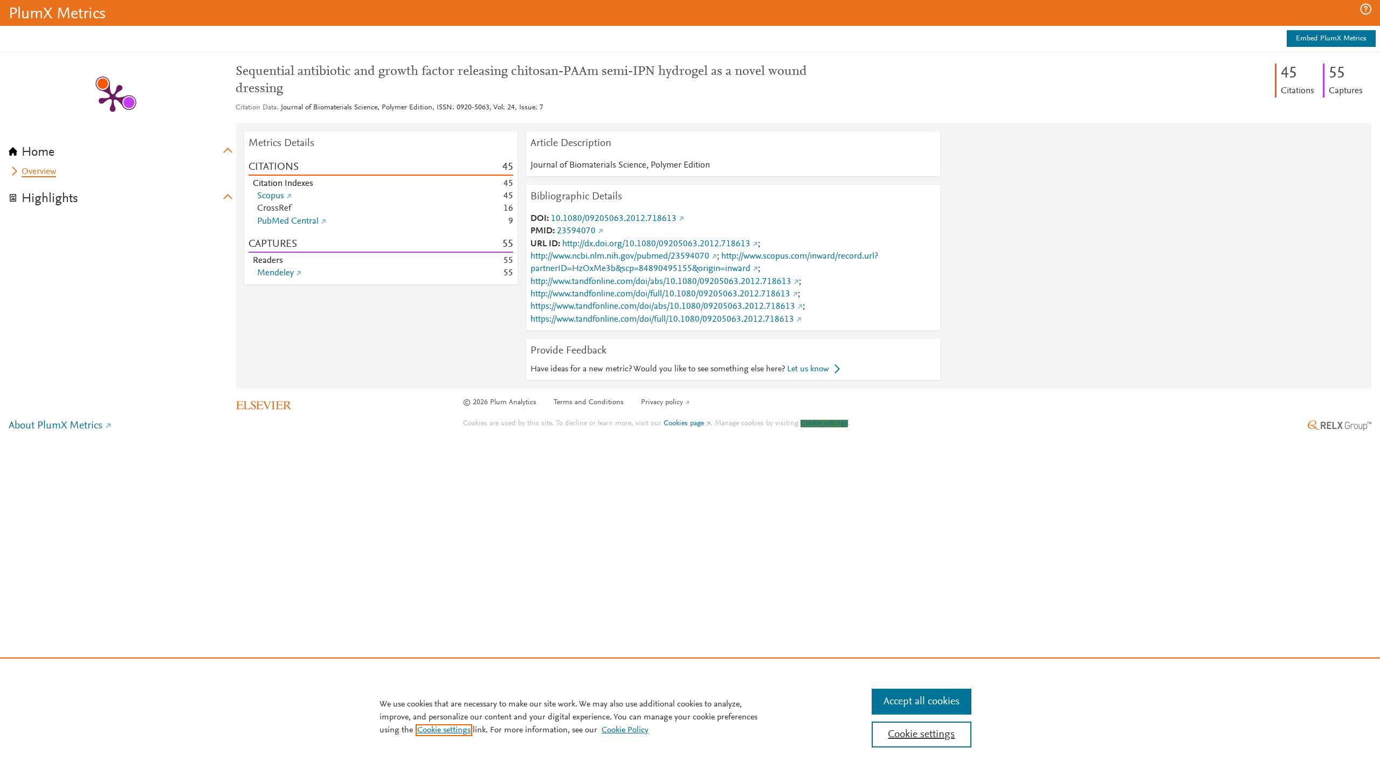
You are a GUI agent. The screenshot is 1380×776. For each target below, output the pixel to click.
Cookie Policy (625, 730)
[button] (1365, 9)
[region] (690, 716)
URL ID (544, 244)
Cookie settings (824, 423)
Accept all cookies (922, 701)
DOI (538, 218)
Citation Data (256, 108)
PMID (541, 231)
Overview (39, 172)
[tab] (122, 149)
